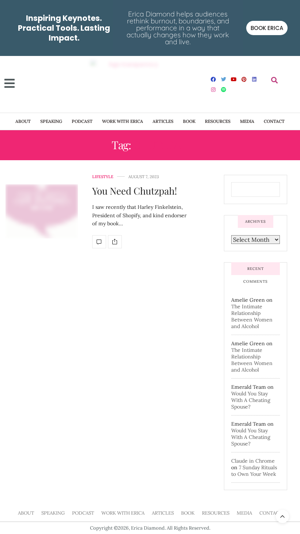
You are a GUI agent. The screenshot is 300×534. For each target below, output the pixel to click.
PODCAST (82, 121)
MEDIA (247, 121)
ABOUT (23, 121)
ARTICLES (163, 121)
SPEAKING (51, 121)
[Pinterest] (244, 79)
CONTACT (274, 121)
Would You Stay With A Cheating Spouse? (250, 400)
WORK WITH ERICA (122, 121)
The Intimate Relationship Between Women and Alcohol (252, 316)
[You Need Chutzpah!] (41, 211)
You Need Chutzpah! (134, 190)
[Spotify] (223, 89)
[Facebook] (213, 79)
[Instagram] (213, 89)
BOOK (189, 121)
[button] (274, 80)
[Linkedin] (254, 79)
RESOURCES (217, 121)
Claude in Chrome (253, 461)
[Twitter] (223, 79)
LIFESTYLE (102, 177)
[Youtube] (234, 79)
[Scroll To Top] (282, 516)
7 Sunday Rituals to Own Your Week (254, 470)
